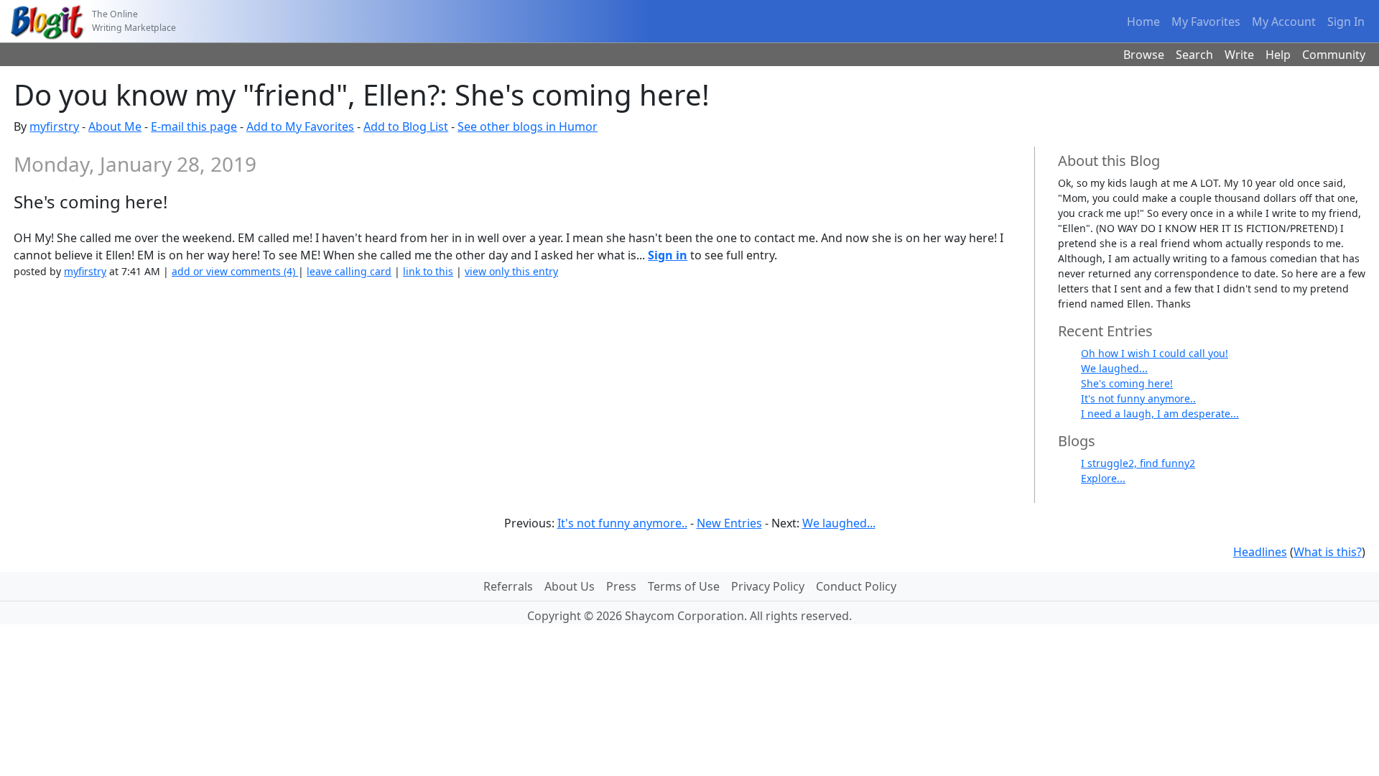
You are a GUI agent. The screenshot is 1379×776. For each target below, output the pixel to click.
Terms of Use (684, 586)
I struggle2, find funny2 (1138, 463)
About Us (569, 586)
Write (1239, 55)
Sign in (667, 255)
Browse (1143, 55)
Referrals (508, 586)
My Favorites (1205, 21)
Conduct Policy (856, 586)
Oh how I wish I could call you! (1154, 353)
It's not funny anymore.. (1138, 398)
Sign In (1346, 21)
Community (1333, 55)
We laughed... (1114, 368)
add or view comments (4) (235, 271)
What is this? (1328, 552)
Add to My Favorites (300, 126)
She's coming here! (1127, 383)
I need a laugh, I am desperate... (1160, 413)
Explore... (1103, 478)
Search (1194, 55)
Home (1143, 21)
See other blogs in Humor (528, 126)
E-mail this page (194, 126)
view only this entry (511, 271)
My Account (1284, 21)
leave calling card (349, 271)
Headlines (1260, 552)
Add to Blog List (405, 126)
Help (1278, 55)
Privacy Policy (767, 586)
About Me (114, 126)
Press (621, 586)
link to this (428, 271)
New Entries (729, 523)
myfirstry (54, 126)
